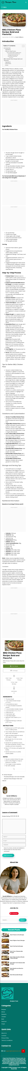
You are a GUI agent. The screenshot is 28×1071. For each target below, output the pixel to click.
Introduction (7, 48)
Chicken (3, 1016)
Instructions (8, 63)
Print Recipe (15, 666)
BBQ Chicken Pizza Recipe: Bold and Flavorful (13, 59)
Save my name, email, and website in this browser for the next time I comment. (14, 849)
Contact (3, 1035)
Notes (6, 65)
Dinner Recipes (8, 774)
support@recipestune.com (13, 1051)
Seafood (3, 1021)
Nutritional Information (12, 56)
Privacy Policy (5, 1038)
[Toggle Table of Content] (22, 46)
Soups (3, 1024)
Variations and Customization (14, 53)
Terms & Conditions (6, 1040)
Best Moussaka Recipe (16, 974)
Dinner (3, 1012)
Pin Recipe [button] (15, 670)
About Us (4, 1033)
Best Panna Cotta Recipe (17, 935)
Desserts (3, 1014)
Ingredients (8, 49)
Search (23, 920)
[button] (26, 2)
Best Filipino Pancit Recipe (17, 940)
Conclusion (11, 57)
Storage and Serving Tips (13, 55)
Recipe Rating (6, 816)
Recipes (3, 1009)
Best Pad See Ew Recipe (16, 946)
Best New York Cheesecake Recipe (17, 963)
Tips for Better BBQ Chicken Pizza (14, 52)
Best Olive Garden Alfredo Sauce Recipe (17, 957)
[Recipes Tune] (9, 2)
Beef (2, 1019)
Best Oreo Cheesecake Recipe (16, 952)
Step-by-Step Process (10, 51)
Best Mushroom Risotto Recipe (16, 969)
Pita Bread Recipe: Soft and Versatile (14, 776)
